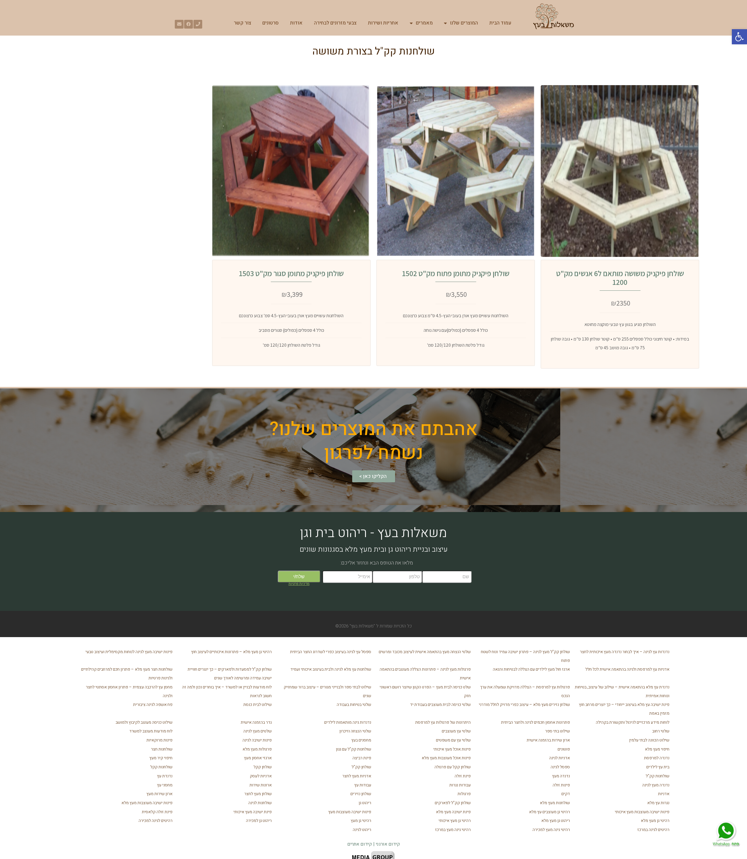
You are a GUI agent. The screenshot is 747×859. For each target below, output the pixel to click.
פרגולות (464, 794)
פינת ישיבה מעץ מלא (453, 812)
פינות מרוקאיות (159, 740)
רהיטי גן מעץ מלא (655, 821)
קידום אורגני (388, 844)
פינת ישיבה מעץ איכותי (252, 812)
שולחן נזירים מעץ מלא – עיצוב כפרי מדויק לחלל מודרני (524, 705)
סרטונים (270, 23)
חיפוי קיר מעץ (160, 758)
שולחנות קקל (161, 767)
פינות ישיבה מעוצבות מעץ (349, 812)
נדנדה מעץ (561, 776)
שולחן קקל (263, 767)
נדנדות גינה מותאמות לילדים (347, 722)
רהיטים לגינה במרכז (653, 830)
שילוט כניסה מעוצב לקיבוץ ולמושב (144, 722)
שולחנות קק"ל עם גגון (353, 749)
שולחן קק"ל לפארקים (453, 803)
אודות (296, 23)
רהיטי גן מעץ (361, 821)
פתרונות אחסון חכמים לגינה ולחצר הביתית (535, 722)
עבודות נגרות (460, 785)
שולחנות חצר (161, 749)
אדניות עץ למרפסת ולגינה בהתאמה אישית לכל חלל (627, 669)
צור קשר (242, 23)
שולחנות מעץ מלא (555, 803)
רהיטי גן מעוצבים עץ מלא (549, 812)
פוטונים (564, 749)
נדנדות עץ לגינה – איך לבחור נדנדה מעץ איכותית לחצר (624, 652)
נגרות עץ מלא (658, 803)
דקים (565, 794)
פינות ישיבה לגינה (257, 740)
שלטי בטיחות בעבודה (354, 705)
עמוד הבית (500, 23)
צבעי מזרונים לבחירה (335, 23)
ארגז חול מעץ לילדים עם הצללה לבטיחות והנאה (531, 669)
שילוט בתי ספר (557, 731)
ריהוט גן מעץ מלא (555, 821)
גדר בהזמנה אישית (256, 722)
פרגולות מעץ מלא (257, 749)
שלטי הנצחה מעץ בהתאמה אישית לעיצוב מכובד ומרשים (425, 652)
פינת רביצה (361, 758)
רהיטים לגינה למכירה (155, 821)
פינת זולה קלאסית (157, 812)
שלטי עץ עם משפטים (453, 740)
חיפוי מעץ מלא (657, 749)
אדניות (663, 794)
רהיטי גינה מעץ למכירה (551, 830)
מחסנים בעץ (361, 740)
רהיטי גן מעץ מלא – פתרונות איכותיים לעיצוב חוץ (231, 652)
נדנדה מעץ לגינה (655, 785)
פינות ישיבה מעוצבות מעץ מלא (146, 803)
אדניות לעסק (261, 776)
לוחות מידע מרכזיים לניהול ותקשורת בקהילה (632, 722)
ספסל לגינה (560, 767)
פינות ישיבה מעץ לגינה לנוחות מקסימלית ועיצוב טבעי (128, 652)
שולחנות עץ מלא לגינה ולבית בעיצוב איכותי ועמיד (330, 669)
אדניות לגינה (559, 758)
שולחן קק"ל (361, 767)
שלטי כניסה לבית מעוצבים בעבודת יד (440, 705)
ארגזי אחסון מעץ (258, 758)
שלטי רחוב (660, 731)
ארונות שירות (260, 785)
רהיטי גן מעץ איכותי (455, 821)
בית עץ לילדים (657, 767)
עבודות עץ (362, 785)
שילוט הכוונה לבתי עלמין (649, 740)
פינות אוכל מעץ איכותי (452, 749)
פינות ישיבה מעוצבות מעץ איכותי (642, 812)
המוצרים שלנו (464, 23)
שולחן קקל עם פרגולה (452, 767)
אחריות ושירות (383, 23)
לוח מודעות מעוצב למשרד (150, 731)
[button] (739, 36)
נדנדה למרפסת (656, 758)
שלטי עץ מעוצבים (456, 731)
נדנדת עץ (164, 776)
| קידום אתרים (361, 844)
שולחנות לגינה (260, 803)
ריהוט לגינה (362, 830)
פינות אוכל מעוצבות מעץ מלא (446, 758)
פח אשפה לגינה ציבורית (152, 705)
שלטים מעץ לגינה (257, 731)
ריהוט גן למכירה (259, 821)
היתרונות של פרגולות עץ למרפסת (443, 722)
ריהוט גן (365, 803)
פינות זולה (561, 785)
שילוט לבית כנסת (257, 705)
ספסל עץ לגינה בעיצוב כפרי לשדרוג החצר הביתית (330, 652)
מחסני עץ (164, 785)
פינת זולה (463, 776)
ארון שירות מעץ (159, 794)
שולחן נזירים (360, 794)
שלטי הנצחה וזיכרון (355, 731)
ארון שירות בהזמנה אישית (548, 740)
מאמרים (424, 23)
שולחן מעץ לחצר (258, 794)
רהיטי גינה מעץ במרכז (453, 830)
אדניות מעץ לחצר (356, 776)
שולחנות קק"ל (657, 776)
